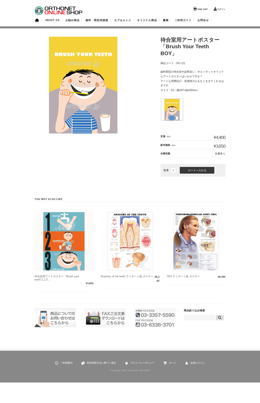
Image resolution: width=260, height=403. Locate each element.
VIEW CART (201, 8)
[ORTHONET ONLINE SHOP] (59, 14)
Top (248, 391)
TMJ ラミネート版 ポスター (183, 276)
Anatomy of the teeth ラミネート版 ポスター (127, 276)
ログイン (221, 9)
